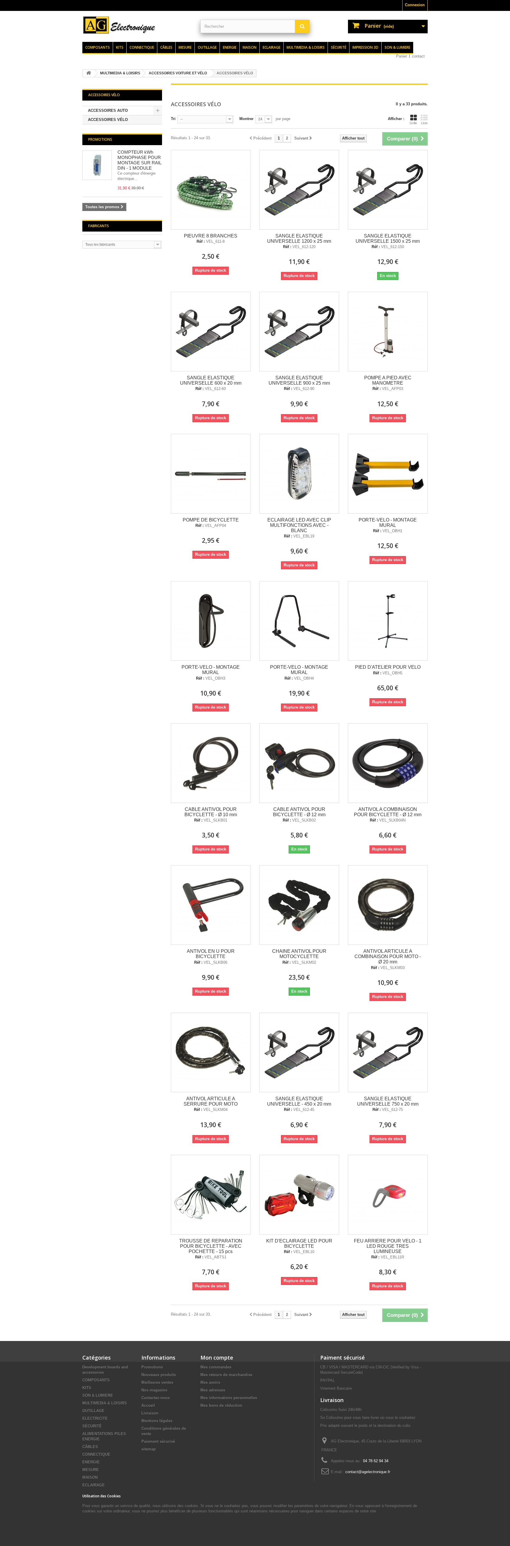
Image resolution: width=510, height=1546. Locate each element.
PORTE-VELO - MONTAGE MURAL (388, 522)
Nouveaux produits (158, 1375)
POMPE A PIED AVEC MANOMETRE (387, 380)
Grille (413, 123)
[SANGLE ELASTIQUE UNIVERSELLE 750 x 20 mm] (388, 1052)
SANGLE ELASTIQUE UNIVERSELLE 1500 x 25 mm (388, 238)
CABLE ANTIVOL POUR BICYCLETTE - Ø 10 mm (210, 812)
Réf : (201, 242)
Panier (401, 56)
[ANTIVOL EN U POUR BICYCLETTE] (211, 905)
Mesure (185, 47)
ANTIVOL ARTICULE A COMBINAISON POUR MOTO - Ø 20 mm (387, 956)
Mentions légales (156, 1421)
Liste (424, 123)
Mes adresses (212, 1390)
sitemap (148, 1449)
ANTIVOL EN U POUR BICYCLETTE (211, 954)
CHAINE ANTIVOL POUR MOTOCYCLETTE (299, 954)
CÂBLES (90, 1447)
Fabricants (98, 225)
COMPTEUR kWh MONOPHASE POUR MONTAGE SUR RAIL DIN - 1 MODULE (139, 160)
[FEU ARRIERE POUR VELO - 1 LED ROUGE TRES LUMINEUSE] (388, 1195)
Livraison (149, 1413)
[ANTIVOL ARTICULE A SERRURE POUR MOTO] (211, 1052)
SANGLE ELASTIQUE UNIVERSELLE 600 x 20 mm (210, 380)
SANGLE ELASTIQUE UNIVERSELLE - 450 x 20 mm (299, 1101)
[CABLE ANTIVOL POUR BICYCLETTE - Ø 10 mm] (211, 763)
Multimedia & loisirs (306, 47)
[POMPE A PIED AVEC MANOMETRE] (388, 331)
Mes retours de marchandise (226, 1375)
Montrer (246, 119)
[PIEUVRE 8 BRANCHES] (211, 190)
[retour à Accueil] (88, 73)
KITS (86, 1388)
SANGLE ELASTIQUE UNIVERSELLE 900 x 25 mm (299, 380)
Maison (249, 47)
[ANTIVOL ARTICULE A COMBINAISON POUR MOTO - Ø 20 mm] (388, 905)
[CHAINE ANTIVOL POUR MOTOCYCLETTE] (299, 905)
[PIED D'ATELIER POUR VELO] (388, 621)
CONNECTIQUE (96, 1454)
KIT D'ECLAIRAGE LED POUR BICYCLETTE (299, 1243)
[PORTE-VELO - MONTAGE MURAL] (388, 474)
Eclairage (271, 47)
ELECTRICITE (95, 1418)
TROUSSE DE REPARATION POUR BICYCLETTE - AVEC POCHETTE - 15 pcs (210, 1246)
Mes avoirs (210, 1382)
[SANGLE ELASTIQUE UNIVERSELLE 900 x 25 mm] (299, 331)
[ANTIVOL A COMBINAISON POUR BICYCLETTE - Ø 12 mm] (388, 763)
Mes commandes (215, 1367)
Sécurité (338, 47)
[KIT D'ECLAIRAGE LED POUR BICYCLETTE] (299, 1195)
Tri (173, 119)
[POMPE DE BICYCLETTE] (211, 474)
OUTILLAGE (93, 1411)
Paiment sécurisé (342, 1357)
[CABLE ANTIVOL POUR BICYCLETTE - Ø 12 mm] (299, 763)
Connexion (415, 5)
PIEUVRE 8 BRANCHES (210, 235)
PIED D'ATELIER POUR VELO (388, 667)
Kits (119, 47)
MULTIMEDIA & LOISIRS (104, 1403)
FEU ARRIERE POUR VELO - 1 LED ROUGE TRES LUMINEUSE (387, 1246)
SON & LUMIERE (97, 1395)
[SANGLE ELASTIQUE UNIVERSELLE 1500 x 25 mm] (388, 190)
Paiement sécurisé (158, 1441)
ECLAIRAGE (93, 1485)
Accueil (148, 1405)
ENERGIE (91, 1462)
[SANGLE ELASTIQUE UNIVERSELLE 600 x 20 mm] (211, 331)
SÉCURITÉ (92, 1426)
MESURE (90, 1470)
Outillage (207, 47)
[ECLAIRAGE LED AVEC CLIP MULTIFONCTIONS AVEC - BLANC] (299, 474)
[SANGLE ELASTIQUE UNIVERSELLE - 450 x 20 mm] (299, 1052)
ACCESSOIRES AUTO (108, 110)
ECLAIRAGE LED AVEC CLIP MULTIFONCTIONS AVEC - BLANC (299, 525)
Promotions (100, 139)
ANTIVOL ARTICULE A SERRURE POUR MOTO (211, 1101)
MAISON (90, 1477)
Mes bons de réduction (221, 1405)
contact (418, 56)
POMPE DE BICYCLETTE (211, 519)
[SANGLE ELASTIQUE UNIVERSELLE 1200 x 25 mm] (299, 190)
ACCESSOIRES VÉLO (108, 119)
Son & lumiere (397, 47)
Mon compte (216, 1357)
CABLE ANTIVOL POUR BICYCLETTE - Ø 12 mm (299, 812)
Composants (97, 47)
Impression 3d (365, 47)
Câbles (166, 47)
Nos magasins (154, 1390)
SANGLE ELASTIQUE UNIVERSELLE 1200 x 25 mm (299, 238)
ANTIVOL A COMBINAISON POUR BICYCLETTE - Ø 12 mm (387, 812)
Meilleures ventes (157, 1382)
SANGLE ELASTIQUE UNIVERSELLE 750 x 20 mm (388, 1101)
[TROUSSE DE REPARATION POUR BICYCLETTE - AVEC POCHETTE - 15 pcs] (211, 1195)
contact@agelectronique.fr (367, 1472)
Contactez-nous (155, 1398)
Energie (229, 47)
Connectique (142, 47)
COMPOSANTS (96, 1380)
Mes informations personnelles (228, 1398)
